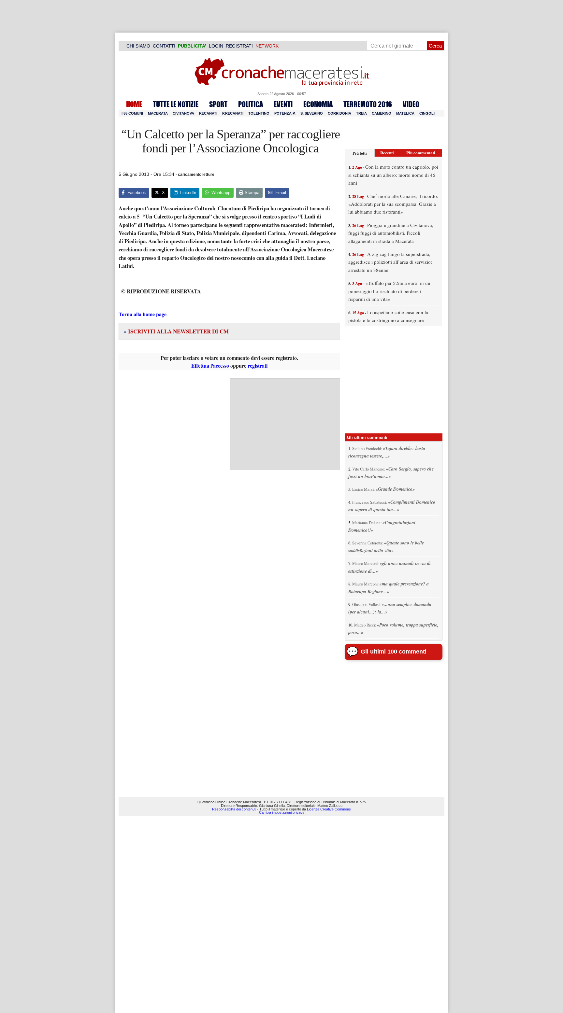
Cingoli (427, 113)
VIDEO (411, 104)
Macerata (158, 113)
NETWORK (267, 46)
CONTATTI (164, 46)
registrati (257, 365)
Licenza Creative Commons (329, 809)
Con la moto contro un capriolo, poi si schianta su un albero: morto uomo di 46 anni (393, 174)
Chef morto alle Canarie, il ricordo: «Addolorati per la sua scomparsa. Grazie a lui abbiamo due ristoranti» (393, 204)
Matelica (405, 113)
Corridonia (339, 113)
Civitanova (183, 113)
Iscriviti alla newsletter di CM (176, 331)
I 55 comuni (132, 113)
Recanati (208, 113)
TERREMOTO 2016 (367, 104)
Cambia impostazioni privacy (281, 812)
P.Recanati (232, 113)
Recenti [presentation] (387, 152)
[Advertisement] (285, 424)
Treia (361, 113)
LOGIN (216, 46)
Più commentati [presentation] (420, 152)
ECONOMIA (318, 104)
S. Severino (311, 113)
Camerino (381, 113)
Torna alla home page (142, 314)
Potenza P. (285, 113)
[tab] (360, 153)
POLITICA (250, 104)
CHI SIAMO (138, 46)
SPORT (218, 104)
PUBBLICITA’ (192, 46)
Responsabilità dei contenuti (234, 809)
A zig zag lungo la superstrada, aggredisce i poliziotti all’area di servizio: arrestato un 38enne (390, 262)
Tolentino (258, 113)
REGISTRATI (239, 46)
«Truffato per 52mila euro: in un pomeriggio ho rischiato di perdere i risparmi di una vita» (389, 291)
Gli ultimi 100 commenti (393, 651)
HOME (134, 104)
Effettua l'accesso (210, 365)
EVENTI (283, 104)
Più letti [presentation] (360, 153)
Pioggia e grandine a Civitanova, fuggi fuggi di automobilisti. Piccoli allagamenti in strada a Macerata (390, 233)
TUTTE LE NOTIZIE (175, 104)
